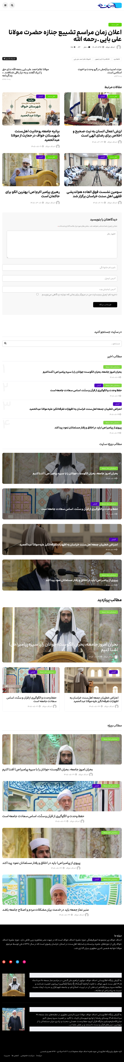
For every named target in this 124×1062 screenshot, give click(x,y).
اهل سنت (115, 24)
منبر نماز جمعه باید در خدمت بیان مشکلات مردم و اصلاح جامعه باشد (45, 909)
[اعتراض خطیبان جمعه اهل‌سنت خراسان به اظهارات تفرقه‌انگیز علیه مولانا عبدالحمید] (93, 680)
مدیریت (7, 1055)
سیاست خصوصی (27, 1055)
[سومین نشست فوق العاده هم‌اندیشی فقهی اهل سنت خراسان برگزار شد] (93, 169)
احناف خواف (110, 47)
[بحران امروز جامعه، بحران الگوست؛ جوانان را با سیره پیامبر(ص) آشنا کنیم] (62, 749)
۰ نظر (86, 47)
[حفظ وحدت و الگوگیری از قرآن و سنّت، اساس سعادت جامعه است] (31, 680)
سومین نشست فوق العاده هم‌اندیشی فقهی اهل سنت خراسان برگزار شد (94, 194)
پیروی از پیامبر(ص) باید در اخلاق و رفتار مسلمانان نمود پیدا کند (88, 428)
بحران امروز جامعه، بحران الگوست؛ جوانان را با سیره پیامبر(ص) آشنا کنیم (82, 372)
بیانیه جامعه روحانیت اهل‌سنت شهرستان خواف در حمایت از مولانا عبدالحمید (35, 135)
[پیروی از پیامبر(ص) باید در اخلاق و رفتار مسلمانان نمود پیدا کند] (62, 843)
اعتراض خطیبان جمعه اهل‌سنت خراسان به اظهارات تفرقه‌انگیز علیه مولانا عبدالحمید (75, 409)
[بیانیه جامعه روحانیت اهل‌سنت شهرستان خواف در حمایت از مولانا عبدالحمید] (31, 109)
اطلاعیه (116, 59)
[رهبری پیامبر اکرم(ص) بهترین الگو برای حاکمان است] (31, 169)
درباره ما (39, 1055)
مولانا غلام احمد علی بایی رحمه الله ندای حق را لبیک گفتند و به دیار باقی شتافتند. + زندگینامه (25, 74)
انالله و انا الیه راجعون (101, 59)
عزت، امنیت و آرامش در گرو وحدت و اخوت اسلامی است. (100, 72)
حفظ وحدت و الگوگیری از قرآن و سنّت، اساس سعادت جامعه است (86, 390)
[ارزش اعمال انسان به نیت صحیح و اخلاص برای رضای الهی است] (93, 109)
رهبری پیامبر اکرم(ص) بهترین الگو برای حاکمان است (32, 194)
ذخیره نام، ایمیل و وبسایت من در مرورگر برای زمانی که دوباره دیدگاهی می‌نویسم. (79, 294)
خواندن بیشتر (79, 994)
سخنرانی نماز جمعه (112, 367)
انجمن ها (15, 1055)
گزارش (40, 96)
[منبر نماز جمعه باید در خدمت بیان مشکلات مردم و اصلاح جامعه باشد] (62, 890)
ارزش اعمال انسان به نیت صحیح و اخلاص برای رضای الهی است (97, 133)
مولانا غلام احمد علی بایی (82, 59)
